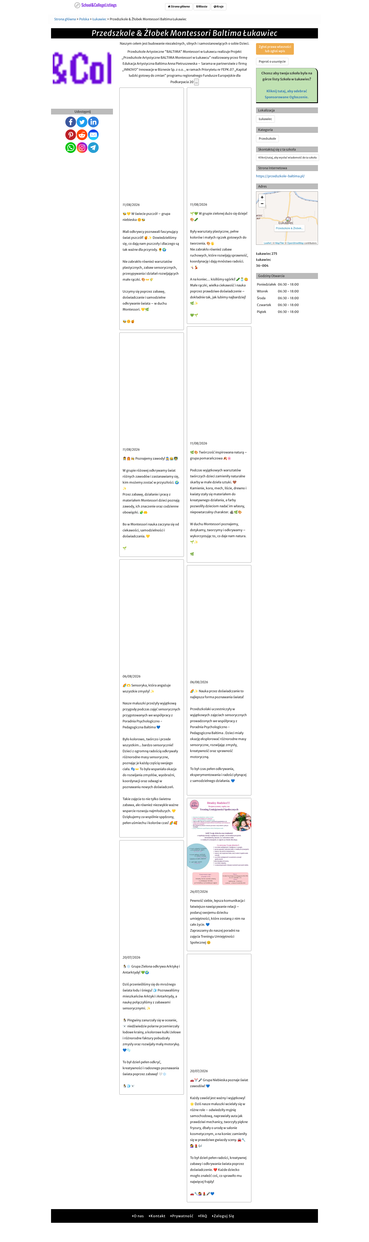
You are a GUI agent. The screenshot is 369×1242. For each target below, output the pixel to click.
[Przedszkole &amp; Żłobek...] (288, 219)
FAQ (203, 1216)
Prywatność (182, 1216)
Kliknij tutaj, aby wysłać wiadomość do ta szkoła (287, 157)
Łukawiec (99, 19)
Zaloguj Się (224, 1216)
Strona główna (180, 6)
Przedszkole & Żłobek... (289, 228)
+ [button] (262, 197)
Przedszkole (267, 139)
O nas (139, 1216)
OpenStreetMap (295, 243)
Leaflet (267, 243)
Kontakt (158, 1216)
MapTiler (279, 243)
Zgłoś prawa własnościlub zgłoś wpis (275, 49)
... (196, 82)
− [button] (262, 203)
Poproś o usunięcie (272, 61)
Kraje (220, 6)
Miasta (202, 6)
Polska (84, 19)
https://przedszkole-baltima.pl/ (280, 176)
